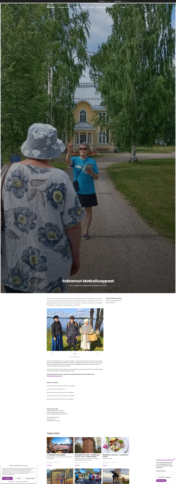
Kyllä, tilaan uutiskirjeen (165, 477)
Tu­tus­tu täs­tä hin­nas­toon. (54, 376)
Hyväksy (7, 478)
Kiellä (18, 478)
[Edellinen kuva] (52, 354)
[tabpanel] (75, 329)
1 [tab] (73, 353)
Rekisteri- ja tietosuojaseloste (22, 481)
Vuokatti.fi (102, 1)
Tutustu (49, 465)
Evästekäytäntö (12, 481)
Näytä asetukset (30, 478)
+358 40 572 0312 (110, 303)
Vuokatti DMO (117, 1)
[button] (123, 7)
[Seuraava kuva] (98, 354)
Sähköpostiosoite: (161, 471)
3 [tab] (76, 353)
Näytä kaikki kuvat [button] (75, 357)
